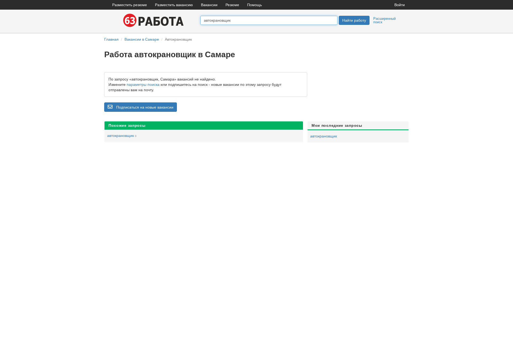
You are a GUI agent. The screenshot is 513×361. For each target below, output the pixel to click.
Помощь (254, 5)
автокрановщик (120, 135)
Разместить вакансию (174, 5)
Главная (111, 39)
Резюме (232, 5)
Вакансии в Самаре (142, 39)
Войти (399, 5)
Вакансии (209, 5)
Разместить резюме (129, 5)
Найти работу (354, 20)
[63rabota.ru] (152, 20)
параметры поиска (143, 84)
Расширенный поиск (384, 20)
